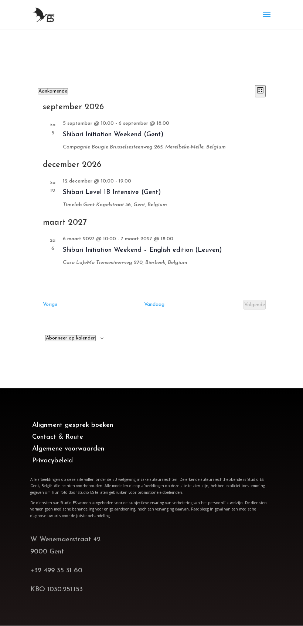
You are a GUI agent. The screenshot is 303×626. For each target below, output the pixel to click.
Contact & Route (57, 437)
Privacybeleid (52, 460)
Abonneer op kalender (70, 338)
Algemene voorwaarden (68, 448)
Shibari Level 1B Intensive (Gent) (112, 192)
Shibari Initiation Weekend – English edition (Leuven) (142, 250)
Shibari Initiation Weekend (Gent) (113, 134)
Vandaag (154, 304)
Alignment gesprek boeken (72, 425)
